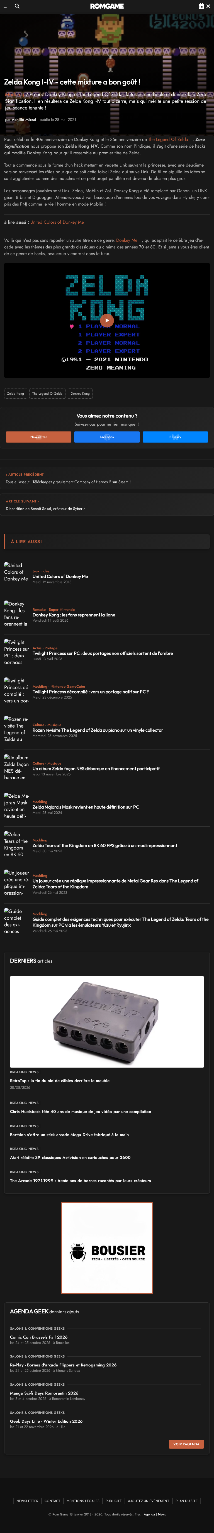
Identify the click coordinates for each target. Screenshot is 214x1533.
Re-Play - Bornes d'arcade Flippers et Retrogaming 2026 (63, 1365)
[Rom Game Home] (107, 6)
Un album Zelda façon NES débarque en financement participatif (96, 768)
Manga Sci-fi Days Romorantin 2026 (44, 1393)
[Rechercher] (17, 6)
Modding (14, 94)
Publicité (114, 1501)
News (162, 1514)
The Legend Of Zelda (168, 139)
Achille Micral (24, 119)
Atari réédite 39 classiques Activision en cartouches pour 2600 (70, 1157)
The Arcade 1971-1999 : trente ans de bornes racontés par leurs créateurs (80, 1181)
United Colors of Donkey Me (57, 222)
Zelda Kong (15, 393)
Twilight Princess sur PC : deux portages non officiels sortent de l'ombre (103, 653)
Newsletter (27, 1501)
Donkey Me (126, 240)
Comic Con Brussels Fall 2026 (39, 1337)
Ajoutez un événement (148, 1501)
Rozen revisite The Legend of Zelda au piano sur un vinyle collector (98, 730)
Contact (52, 1501)
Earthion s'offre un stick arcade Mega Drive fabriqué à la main (69, 1135)
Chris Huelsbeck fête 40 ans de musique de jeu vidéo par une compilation (80, 1112)
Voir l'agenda (186, 1444)
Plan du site (187, 1501)
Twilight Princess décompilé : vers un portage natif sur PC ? (91, 691)
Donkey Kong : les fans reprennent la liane (74, 614)
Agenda (149, 1514)
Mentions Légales (83, 1501)
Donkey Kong (80, 393)
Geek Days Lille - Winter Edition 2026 (46, 1421)
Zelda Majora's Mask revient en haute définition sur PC (86, 807)
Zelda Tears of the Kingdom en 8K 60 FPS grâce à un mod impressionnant (105, 845)
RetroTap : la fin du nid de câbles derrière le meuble (60, 1081)
